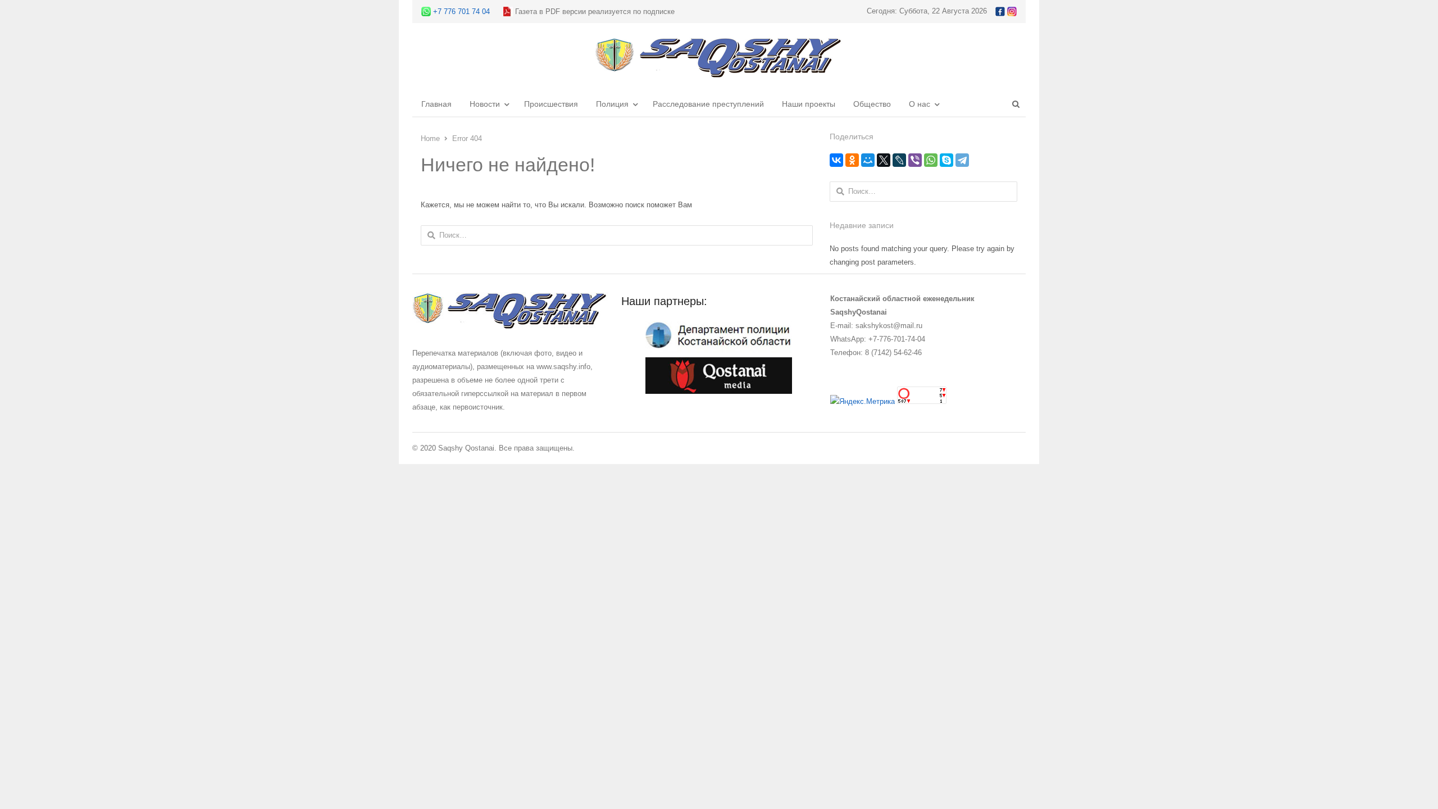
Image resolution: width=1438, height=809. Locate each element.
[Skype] (946, 160)
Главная (436, 103)
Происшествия (551, 103)
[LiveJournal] (899, 160)
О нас (919, 103)
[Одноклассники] (852, 160)
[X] (883, 160)
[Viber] (915, 160)
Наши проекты (808, 103)
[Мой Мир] (868, 160)
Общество (872, 103)
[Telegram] (962, 160)
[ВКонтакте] (836, 160)
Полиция (612, 103)
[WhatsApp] (931, 160)
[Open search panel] (1015, 104)
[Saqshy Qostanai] (719, 72)
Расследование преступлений (708, 103)
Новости (485, 103)
